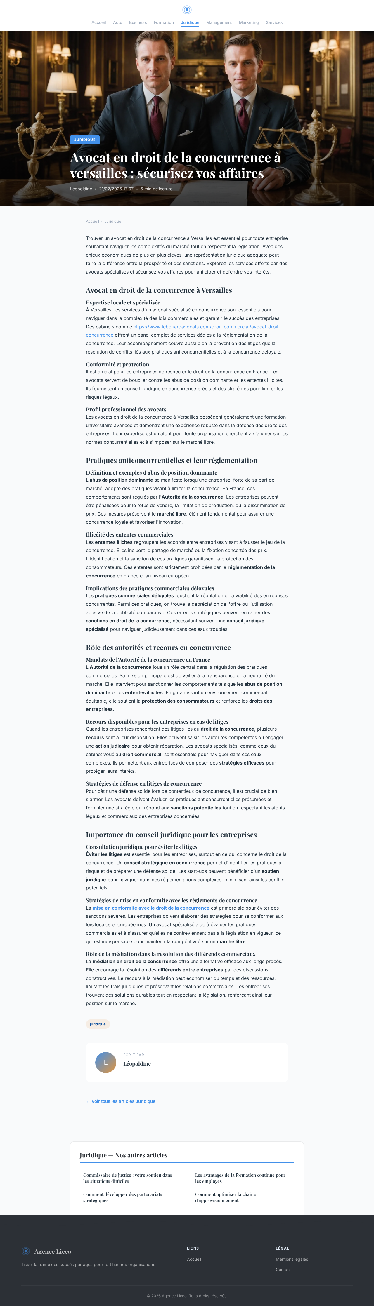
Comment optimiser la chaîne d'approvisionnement (225, 1197)
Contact (283, 1269)
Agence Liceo (52, 1251)
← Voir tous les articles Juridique (120, 1101)
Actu (117, 22)
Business (138, 22)
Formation (164, 22)
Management (219, 22)
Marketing (249, 22)
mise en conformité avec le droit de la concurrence (151, 908)
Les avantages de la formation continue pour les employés (240, 1178)
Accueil (98, 22)
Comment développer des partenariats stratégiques (122, 1197)
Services (274, 22)
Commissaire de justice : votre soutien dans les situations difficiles (127, 1178)
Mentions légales (292, 1259)
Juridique (190, 22)
